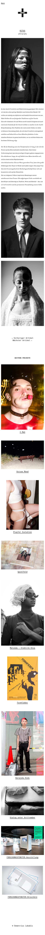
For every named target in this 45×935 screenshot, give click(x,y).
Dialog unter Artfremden (22, 817)
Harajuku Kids (22, 778)
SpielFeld (22, 572)
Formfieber (22, 703)
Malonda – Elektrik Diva (22, 648)
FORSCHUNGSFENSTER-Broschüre (22, 897)
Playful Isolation (22, 532)
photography (22, 34)
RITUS (22, 31)
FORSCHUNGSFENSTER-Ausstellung (22, 857)
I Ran (22, 432)
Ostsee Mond (22, 472)
